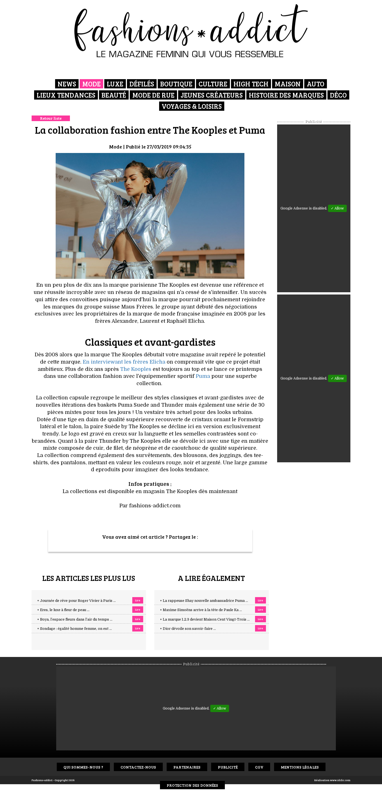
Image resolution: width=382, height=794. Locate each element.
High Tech (251, 83)
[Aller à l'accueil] (191, 30)
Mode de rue (153, 95)
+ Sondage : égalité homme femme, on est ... (74, 629)
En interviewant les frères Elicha (124, 362)
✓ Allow (337, 208)
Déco (338, 95)
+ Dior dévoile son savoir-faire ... (188, 629)
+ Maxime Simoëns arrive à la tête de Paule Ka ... (201, 610)
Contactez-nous (138, 767)
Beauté (114, 95)
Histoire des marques (286, 95)
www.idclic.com (340, 780)
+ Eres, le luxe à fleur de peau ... (63, 610)
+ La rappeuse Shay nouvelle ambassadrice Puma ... (204, 601)
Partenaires (187, 767)
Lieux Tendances (66, 95)
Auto (315, 83)
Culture (213, 83)
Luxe (115, 83)
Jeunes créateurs (212, 95)
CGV (259, 767)
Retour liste (51, 118)
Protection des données (192, 785)
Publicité (228, 767)
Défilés (141, 83)
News (67, 83)
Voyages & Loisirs (192, 106)
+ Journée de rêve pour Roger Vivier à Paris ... (76, 601)
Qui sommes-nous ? (83, 767)
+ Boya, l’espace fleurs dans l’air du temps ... (74, 619)
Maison (288, 83)
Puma (203, 376)
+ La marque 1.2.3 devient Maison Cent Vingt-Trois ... (205, 619)
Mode (91, 83)
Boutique (176, 83)
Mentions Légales (300, 767)
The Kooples (135, 369)
